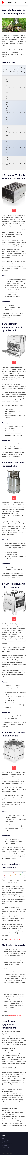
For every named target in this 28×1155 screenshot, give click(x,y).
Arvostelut (4, 1145)
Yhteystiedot (5, 1141)
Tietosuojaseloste (7, 1143)
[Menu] (25, 2)
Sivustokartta (5, 1147)
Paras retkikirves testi (14, 939)
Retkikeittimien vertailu (14, 1015)
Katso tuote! (14, 210)
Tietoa (3, 1138)
